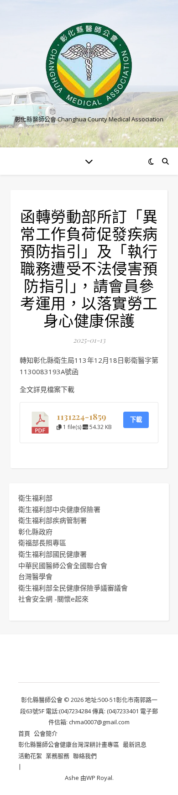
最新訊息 (135, 744)
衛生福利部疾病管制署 (52, 520)
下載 (136, 419)
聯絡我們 (85, 756)
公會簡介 (46, 733)
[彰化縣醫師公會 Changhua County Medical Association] (89, 66)
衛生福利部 (35, 497)
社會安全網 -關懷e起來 (53, 598)
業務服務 (57, 756)
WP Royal (99, 778)
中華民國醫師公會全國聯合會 (62, 565)
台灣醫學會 (35, 576)
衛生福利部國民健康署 (52, 554)
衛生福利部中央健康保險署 (59, 509)
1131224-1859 (81, 416)
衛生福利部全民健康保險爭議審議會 (73, 587)
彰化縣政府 (35, 531)
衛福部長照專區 (42, 542)
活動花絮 (30, 756)
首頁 (24, 733)
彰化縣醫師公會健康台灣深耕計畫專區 (68, 744)
